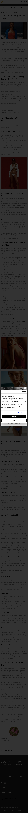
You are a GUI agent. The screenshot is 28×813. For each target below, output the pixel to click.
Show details (21, 412)
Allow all (14, 416)
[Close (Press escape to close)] (25, 388)
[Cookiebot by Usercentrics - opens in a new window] (21, 391)
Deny (14, 420)
